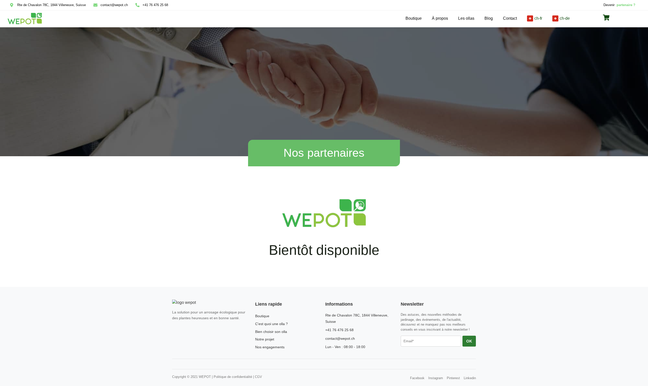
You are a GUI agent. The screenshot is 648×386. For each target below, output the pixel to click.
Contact (510, 18)
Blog (488, 18)
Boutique (414, 18)
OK (469, 341)
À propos (440, 18)
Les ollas (466, 18)
